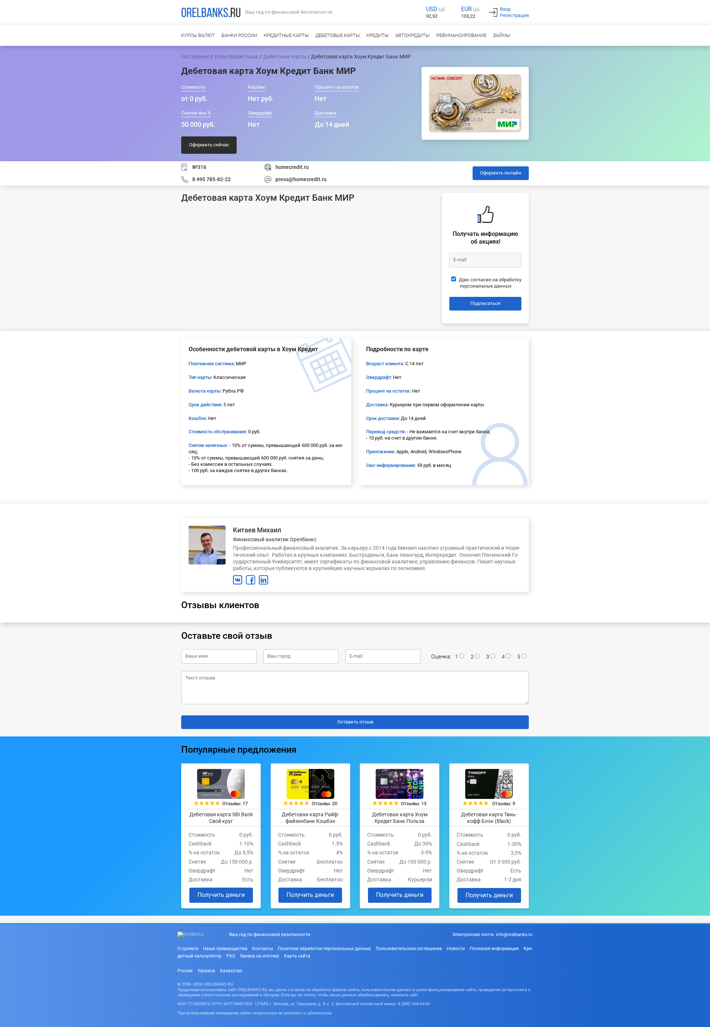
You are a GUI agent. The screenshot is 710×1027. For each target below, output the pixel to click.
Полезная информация (494, 948)
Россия (185, 970)
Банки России (239, 35)
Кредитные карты (286, 35)
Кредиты (377, 35)
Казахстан (231, 970)
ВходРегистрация (514, 12)
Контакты (262, 948)
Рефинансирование (461, 35)
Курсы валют (198, 35)
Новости (456, 948)
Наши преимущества (225, 948)
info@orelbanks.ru (514, 934)
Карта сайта (297, 956)
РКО (230, 956)
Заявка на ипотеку (259, 956)
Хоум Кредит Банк (236, 57)
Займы (501, 35)
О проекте (188, 948)
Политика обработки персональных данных (324, 948)
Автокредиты (412, 35)
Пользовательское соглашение (409, 948)
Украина (206, 970)
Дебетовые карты (337, 35)
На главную (195, 57)
